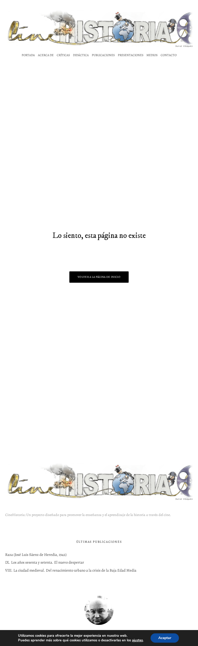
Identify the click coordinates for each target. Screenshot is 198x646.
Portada (28, 55)
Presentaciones (130, 55)
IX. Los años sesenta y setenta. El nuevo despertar (44, 562)
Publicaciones (103, 55)
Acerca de (46, 55)
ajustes (137, 640)
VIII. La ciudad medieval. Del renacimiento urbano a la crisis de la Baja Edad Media (70, 570)
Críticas (63, 55)
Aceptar (164, 637)
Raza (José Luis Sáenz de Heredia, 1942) (36, 554)
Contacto (169, 55)
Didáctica (81, 55)
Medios (152, 55)
